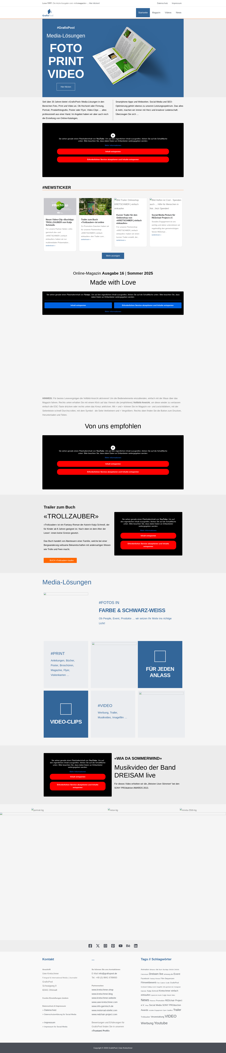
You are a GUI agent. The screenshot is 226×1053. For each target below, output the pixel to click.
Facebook (145, 978)
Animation (145, 969)
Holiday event (151, 987)
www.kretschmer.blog (102, 994)
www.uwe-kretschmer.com (104, 1002)
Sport (164, 1010)
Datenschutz (162, 3)
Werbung (147, 1023)
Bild (157, 969)
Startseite (143, 12)
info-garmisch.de (168, 987)
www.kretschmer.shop (102, 989)
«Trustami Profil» (101, 1030)
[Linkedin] (179, 77)
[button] (2, 810)
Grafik (168, 983)
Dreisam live (156, 973)
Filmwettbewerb (148, 982)
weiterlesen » (50, 246)
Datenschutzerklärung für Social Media (60, 1014)
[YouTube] (121, 946)
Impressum (177, 3)
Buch (160, 969)
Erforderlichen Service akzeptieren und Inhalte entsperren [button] (113, 159)
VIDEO (171, 1016)
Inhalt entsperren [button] (113, 151)
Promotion (160, 1000)
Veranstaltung (157, 1017)
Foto (158, 983)
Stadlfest (170, 1010)
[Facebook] (90, 946)
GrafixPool (174, 983)
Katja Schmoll (152, 991)
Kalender (143, 991)
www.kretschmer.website (104, 998)
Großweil (144, 987)
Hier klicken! (94, 3)
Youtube (161, 1023)
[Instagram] (179, 51)
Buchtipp (165, 969)
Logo (164, 995)
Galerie (162, 983)
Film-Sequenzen (167, 978)
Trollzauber (145, 1017)
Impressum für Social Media (55, 1027)
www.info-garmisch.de (102, 1006)
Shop (146, 1005)
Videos (168, 12)
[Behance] (179, 71)
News (178, 12)
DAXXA (171, 969)
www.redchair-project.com (104, 1014)
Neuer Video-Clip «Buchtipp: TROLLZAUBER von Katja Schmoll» (60, 222)
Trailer (177, 1009)
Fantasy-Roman (155, 978)
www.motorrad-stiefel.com (104, 1010)
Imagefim (159, 987)
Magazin (156, 12)
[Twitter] (98, 946)
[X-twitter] (179, 45)
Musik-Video (171, 995)
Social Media (155, 1005)
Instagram (177, 987)
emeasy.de (168, 974)
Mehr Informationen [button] (113, 145)
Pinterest (152, 1000)
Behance (152, 969)
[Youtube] (179, 64)
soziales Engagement (155, 1010)
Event (177, 974)
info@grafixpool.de (108, 973)
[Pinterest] (179, 58)
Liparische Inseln (156, 995)
